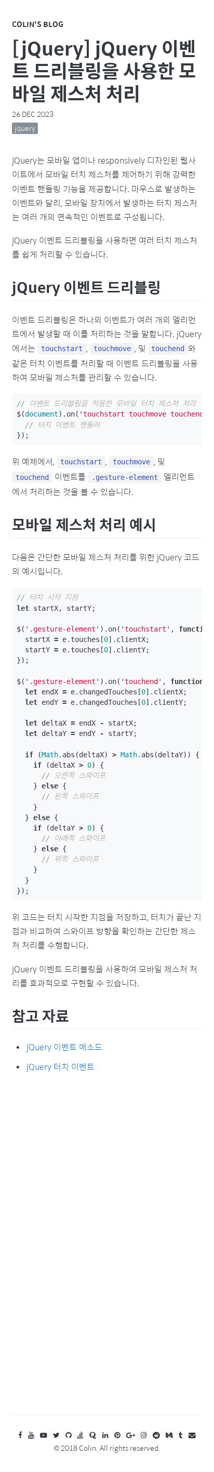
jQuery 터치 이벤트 (60, 1066)
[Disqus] (107, 1254)
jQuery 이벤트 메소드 (64, 1046)
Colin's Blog (37, 24)
